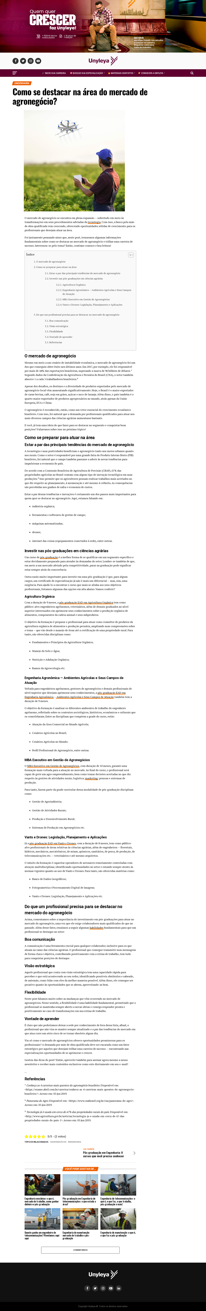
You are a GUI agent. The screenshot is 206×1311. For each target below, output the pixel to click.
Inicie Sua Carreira (55, 73)
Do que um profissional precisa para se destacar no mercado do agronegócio (77, 314)
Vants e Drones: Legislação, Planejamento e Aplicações (92, 304)
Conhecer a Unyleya (152, 73)
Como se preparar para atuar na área (56, 267)
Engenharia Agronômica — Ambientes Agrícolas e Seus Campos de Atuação (96, 292)
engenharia (75, 1142)
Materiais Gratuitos (121, 73)
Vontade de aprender (60, 337)
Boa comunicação (58, 320)
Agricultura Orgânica (74, 284)
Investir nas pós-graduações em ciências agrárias (76, 278)
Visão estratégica (58, 326)
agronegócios (58, 1142)
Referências (55, 342)
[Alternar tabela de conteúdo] (129, 254)
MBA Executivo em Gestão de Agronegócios (86, 299)
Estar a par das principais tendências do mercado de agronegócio (84, 273)
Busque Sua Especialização (87, 73)
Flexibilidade (56, 331)
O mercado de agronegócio (50, 261)
